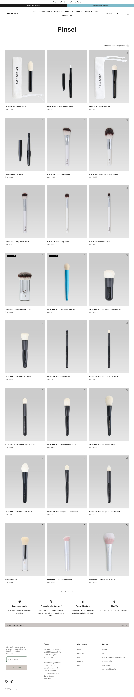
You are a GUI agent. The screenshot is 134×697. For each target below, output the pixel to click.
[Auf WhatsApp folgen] (11, 681)
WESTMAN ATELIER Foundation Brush (61, 444)
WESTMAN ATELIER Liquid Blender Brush (105, 309)
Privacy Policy (107, 661)
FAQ (103, 653)
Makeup (68, 11)
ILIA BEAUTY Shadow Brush (99, 242)
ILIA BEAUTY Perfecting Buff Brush (18, 309)
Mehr (97, 11)
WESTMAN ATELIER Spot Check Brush (103, 377)
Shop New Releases (33, 6)
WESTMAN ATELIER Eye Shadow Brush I (62, 512)
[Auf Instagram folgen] (6, 681)
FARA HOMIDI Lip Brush (14, 174)
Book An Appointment (100, 6)
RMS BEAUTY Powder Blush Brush (102, 579)
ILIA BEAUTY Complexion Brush (17, 242)
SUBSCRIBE (16, 667)
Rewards (80, 661)
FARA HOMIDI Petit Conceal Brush (60, 107)
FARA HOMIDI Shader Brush (15, 107)
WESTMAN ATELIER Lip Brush (58, 377)
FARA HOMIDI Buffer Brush (99, 107)
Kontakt (105, 649)
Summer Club (44, 11)
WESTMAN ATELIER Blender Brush (18, 377)
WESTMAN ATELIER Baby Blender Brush (20, 444)
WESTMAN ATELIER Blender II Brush (61, 309)
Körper (87, 11)
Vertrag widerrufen (109, 669)
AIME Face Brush (11, 579)
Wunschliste (67, 16)
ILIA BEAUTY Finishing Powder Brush (103, 174)
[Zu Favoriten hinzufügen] (42, 52)
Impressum (106, 665)
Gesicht (57, 11)
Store (79, 649)
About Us (80, 653)
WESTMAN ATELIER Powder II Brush (18, 512)
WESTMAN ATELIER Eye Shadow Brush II (104, 512)
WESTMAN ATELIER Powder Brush (102, 444)
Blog (78, 665)
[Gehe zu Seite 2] (72, 591)
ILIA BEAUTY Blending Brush (58, 242)
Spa (34, 11)
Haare (78, 11)
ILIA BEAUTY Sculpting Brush (58, 174)
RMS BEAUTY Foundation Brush (59, 579)
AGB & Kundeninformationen (113, 657)
